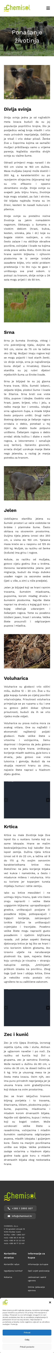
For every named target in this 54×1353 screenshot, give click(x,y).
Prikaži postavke (27, 1347)
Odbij (27, 1340)
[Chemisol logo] (17, 6)
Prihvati (27, 1332)
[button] (50, 1302)
